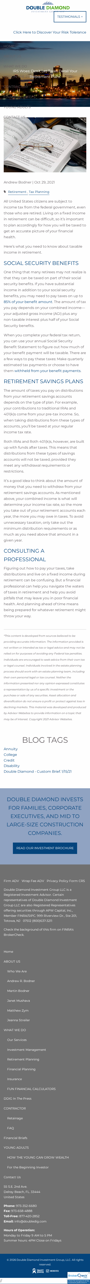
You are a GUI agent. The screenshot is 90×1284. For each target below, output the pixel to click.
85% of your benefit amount (28, 302)
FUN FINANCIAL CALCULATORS (31, 1089)
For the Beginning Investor (28, 1167)
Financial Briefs (19, 97)
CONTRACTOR (15, 87)
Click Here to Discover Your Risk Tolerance (49, 32)
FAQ (10, 1128)
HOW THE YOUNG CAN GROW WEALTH (38, 1157)
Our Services (17, 1040)
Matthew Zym (18, 1010)
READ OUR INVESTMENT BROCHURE (45, 848)
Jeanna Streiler (18, 1020)
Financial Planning (21, 1069)
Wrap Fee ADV (33, 881)
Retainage (15, 1118)
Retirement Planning (23, 1059)
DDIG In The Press (19, 76)
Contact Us (14, 117)
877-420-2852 (29, 1216)
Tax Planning (39, 192)
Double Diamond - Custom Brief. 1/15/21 (38, 771)
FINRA (22, 916)
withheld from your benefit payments (47, 371)
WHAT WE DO (15, 66)
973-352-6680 (26, 1206)
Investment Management (26, 1050)
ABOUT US (12, 56)
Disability (12, 766)
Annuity (11, 749)
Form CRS (77, 881)
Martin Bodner (18, 991)
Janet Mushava (18, 1001)
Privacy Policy (57, 881)
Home (8, 46)
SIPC (31, 916)
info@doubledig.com (30, 1221)
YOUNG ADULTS (17, 107)
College (10, 755)
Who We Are (17, 971)
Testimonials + (71, 19)
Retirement (17, 192)
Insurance (14, 1079)
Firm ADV (11, 881)
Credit (9, 760)
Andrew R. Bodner (21, 981)
